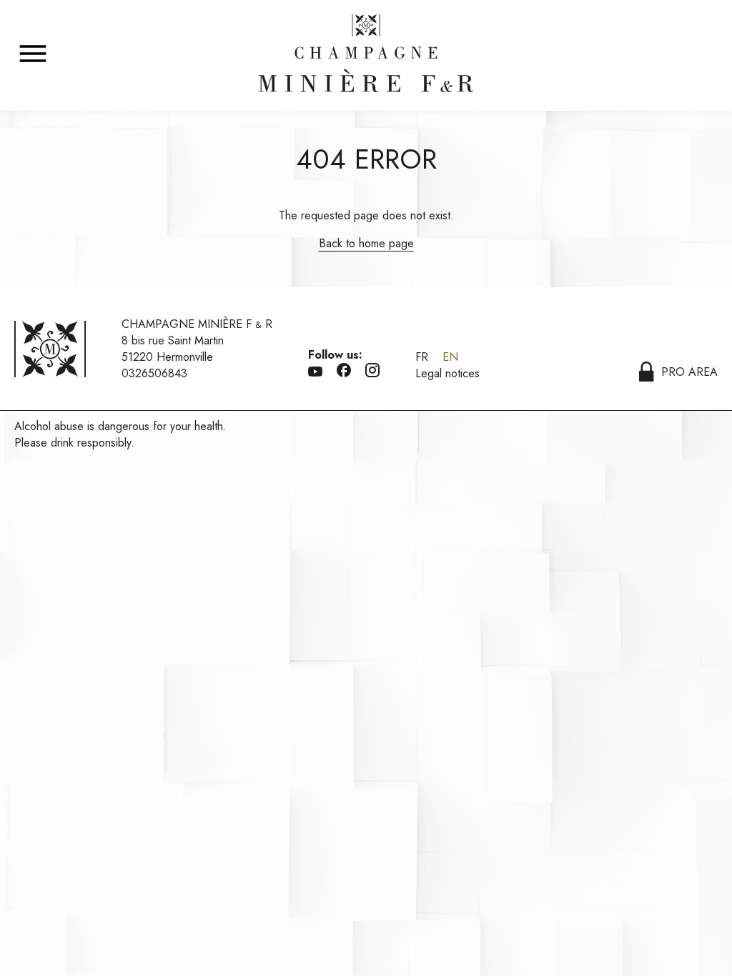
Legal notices (447, 373)
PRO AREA (689, 372)
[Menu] (32, 55)
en (450, 357)
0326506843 (154, 373)
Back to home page (366, 243)
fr (421, 357)
